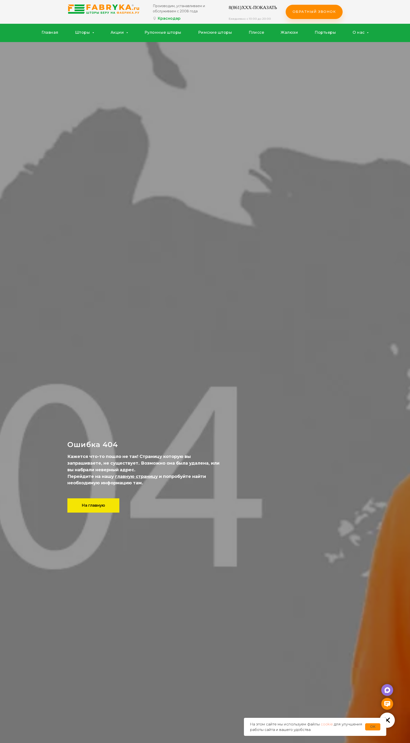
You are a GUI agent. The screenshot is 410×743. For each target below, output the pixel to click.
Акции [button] (118, 32)
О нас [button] (359, 32)
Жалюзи (289, 32)
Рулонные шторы (163, 32)
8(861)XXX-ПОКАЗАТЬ (253, 7)
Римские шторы (215, 32)
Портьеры (325, 32)
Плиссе (256, 32)
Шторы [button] (83, 32)
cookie (327, 724)
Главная (50, 32)
